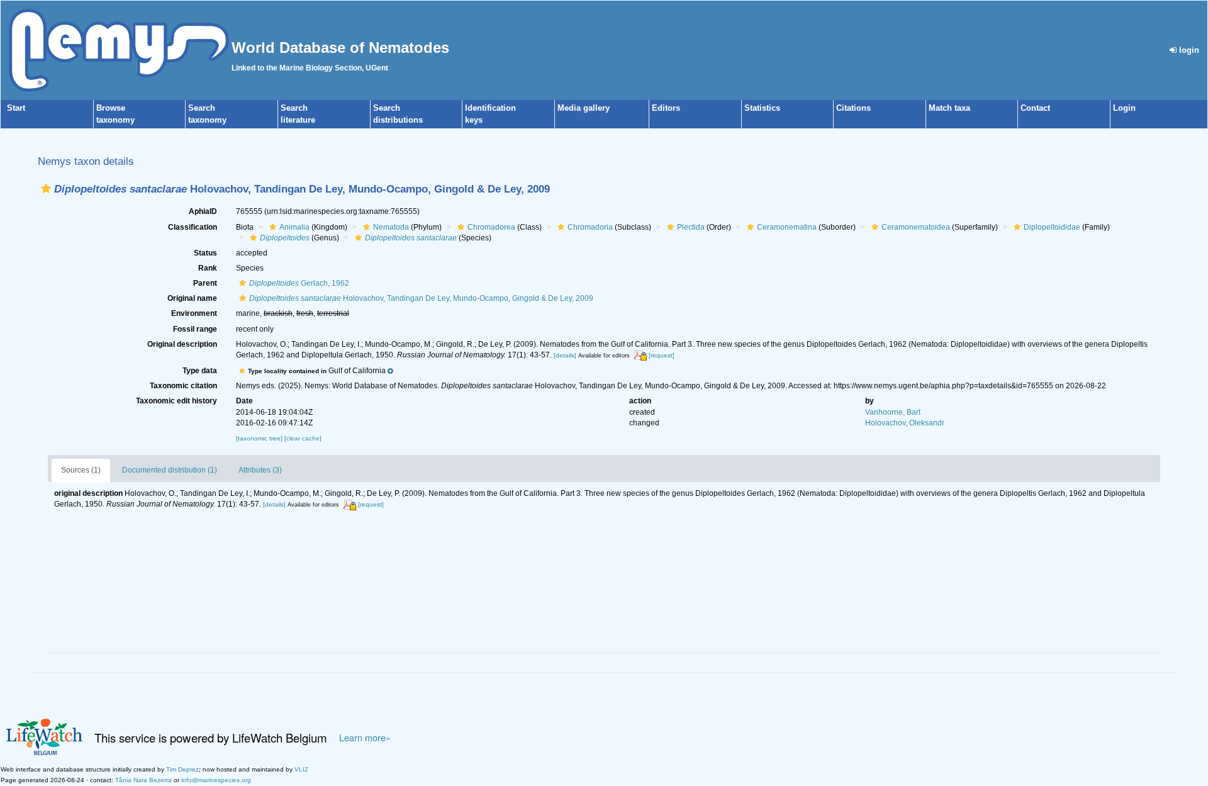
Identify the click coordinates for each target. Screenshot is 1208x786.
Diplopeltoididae (1052, 227)
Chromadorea (491, 227)
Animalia (294, 227)
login (1188, 50)
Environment (194, 313)
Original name (192, 298)
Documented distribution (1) (169, 470)
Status (205, 253)
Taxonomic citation (183, 385)
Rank (207, 268)
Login (1124, 108)
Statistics (762, 108)
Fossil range (195, 329)
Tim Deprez (182, 769)
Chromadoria (590, 227)
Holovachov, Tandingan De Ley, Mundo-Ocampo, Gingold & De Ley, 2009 (421, 298)
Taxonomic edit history (176, 400)
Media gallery (583, 108)
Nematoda (391, 227)
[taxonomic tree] (260, 438)
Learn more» (365, 737)
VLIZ (301, 769)
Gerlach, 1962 (299, 283)
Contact (1035, 108)
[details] (565, 355)
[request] (661, 355)
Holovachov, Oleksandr (904, 422)
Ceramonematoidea (915, 227)
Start (16, 108)
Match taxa (949, 108)
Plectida (691, 227)
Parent (205, 283)
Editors (666, 108)
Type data (199, 370)
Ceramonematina (787, 227)
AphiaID (203, 211)
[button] (46, 188)
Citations (853, 108)
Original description (182, 344)
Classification (192, 227)
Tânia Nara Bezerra (143, 780)
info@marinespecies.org (216, 780)
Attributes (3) (260, 470)
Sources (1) (81, 470)
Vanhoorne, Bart (892, 412)
